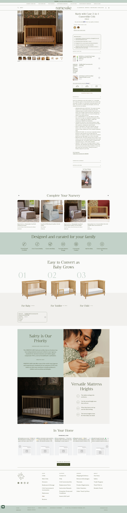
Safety (96, 479)
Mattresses (45, 493)
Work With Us (98, 485)
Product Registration (83, 485)
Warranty (79, 482)
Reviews (44, 499)
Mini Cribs (45, 479)
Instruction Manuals (65, 488)
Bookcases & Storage (48, 485)
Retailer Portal (98, 488)
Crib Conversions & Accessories (48, 489)
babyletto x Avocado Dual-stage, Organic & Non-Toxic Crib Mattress (87, 57)
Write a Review (64, 465)
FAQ (60, 479)
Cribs (43, 475)
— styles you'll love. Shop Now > (63, 1)
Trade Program (98, 482)
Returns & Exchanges (83, 479)
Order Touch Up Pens (83, 491)
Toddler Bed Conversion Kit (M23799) (86, 65)
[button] (20, 7)
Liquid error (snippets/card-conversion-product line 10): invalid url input (75, 68)
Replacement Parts (65, 485)
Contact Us (62, 475)
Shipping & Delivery (82, 475)
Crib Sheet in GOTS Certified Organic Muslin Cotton (86, 76)
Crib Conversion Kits (65, 482)
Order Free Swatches (79, 30)
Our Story (97, 475)
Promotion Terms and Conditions (65, 492)
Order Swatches (81, 488)
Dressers (44, 482)
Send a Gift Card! (64, 496)
